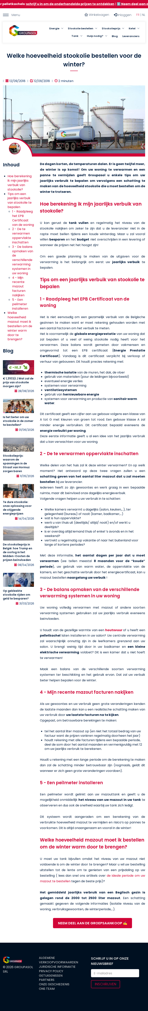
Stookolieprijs (111, 28)
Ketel (132, 28)
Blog (115, 36)
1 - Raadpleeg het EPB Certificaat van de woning (23, 218)
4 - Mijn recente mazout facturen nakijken (18, 286)
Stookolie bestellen (80, 28)
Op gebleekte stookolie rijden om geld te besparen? (16, 594)
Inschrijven (105, 984)
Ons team (47, 989)
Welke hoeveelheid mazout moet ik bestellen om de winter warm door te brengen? (20, 326)
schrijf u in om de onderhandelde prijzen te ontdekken (48, 4)
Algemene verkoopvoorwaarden (58, 960)
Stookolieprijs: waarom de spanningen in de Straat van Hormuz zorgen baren (16, 463)
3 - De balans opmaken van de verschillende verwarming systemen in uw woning (22, 260)
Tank (74, 36)
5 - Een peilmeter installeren (20, 304)
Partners (46, 980)
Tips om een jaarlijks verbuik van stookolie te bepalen (20, 200)
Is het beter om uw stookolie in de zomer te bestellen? (18, 421)
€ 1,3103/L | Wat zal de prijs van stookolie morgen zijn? (18, 382)
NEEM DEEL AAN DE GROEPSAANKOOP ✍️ (92, 923)
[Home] (23, 32)
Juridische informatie (57, 967)
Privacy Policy (51, 971)
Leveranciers (130, 36)
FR (138, 15)
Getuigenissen (50, 976)
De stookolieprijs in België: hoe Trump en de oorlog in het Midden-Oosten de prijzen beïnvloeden (17, 552)
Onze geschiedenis (54, 984)
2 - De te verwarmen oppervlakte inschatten (21, 236)
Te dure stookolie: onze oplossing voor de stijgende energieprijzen (17, 508)
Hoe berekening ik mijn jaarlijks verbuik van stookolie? (20, 183)
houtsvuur (113, 630)
